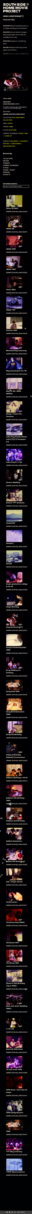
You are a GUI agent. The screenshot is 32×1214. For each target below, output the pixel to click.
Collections (8, 158)
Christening (16, 143)
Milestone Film (9, 146)
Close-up (8, 136)
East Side (12, 130)
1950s (10, 123)
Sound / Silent (9, 170)
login (19, 108)
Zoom (21, 133)
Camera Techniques (11, 165)
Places (6, 167)
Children (23, 141)
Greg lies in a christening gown (14, 42)
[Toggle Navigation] (27, 4)
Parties (6, 143)
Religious (14, 141)
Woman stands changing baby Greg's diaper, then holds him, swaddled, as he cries (15, 34)
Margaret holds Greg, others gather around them (15, 49)
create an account (9, 108)
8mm (11, 126)
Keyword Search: (10, 183)
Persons (6, 172)
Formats (6, 163)
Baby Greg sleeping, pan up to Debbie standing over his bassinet (15, 27)
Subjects (6, 174)
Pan (26, 133)
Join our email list (21, 1212)
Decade (6, 161)
